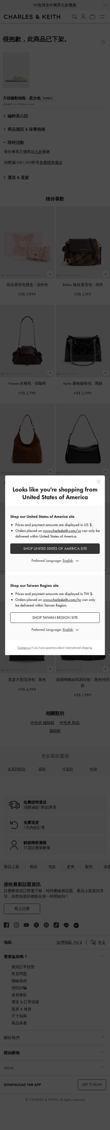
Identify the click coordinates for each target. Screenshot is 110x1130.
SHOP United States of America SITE (55, 548)
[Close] (98, 481)
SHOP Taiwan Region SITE (55, 617)
